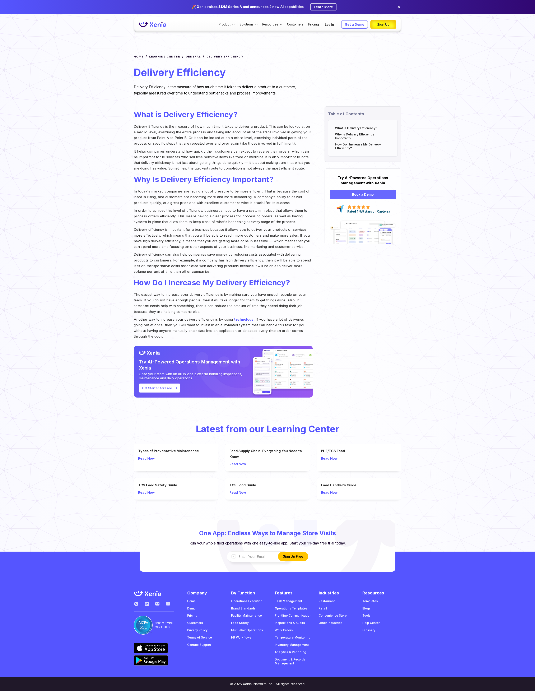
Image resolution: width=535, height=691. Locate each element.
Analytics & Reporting (290, 652)
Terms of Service (199, 637)
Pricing (313, 24)
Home (191, 601)
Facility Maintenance (246, 615)
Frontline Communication (293, 615)
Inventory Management (292, 644)
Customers (295, 24)
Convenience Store (333, 615)
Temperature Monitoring (292, 637)
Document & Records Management (290, 661)
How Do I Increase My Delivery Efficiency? (358, 146)
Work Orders (284, 630)
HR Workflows (241, 637)
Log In (329, 24)
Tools (366, 615)
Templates (370, 601)
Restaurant (327, 601)
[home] (152, 24)
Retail (323, 608)
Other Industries (330, 623)
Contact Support (199, 644)
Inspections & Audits (290, 623)
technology (244, 319)
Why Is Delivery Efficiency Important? (354, 136)
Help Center (371, 623)
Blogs (366, 608)
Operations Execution (246, 601)
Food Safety (240, 623)
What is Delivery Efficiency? (356, 128)
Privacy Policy (197, 630)
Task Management (288, 601)
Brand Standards (243, 608)
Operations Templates (291, 608)
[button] (227, 24)
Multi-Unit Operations (247, 630)
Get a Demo (354, 24)
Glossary (368, 630)
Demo (191, 608)
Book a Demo (363, 194)
